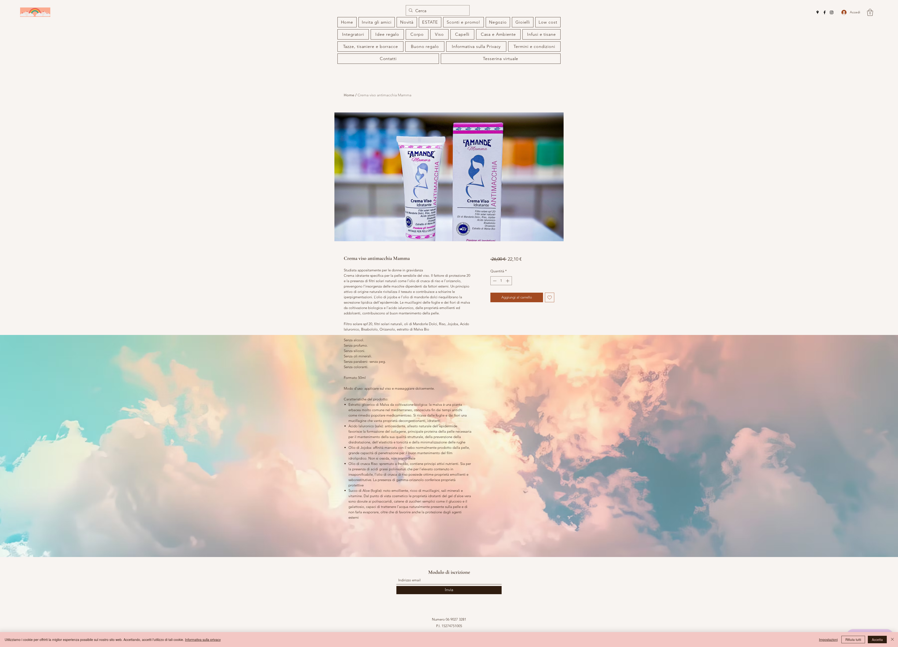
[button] (870, 12)
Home (349, 95)
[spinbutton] (501, 281)
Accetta (877, 639)
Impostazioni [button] (828, 639)
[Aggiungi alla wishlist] (549, 297)
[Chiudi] (892, 639)
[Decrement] (494, 281)
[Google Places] (817, 12)
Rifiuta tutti (853, 639)
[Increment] (508, 281)
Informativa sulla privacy (203, 639)
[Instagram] (831, 12)
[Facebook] (824, 12)
